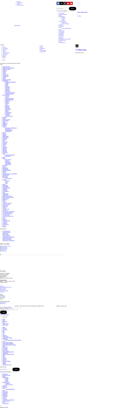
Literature (61, 24)
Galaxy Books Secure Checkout (9, 344)
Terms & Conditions (4, 290)
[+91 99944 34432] (77, 45)
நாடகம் (4, 217)
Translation (61, 33)
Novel (60, 27)
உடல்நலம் (4, 202)
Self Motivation (8, 112)
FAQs (4, 341)
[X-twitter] (61, 3)
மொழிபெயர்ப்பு (62, 42)
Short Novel (61, 30)
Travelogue (7, 115)
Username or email (4, 308)
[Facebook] (58, 3)
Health (4, 122)
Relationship (7, 156)
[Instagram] (64, 3)
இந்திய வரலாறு (6, 198)
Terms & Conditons (7, 361)
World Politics (8, 164)
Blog (4, 322)
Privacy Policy (3, 288)
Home (1, 294)
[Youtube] (71, 3)
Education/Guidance (7, 79)
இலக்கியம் (61, 34)
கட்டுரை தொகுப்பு (65, 23)
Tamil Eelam (7, 162)
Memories (7, 106)
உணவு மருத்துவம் (6, 204)
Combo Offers (6, 75)
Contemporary (6, 76)
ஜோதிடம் (4, 226)
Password (2, 309)
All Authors (5, 329)
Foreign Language (6, 119)
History (4, 126)
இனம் (4, 200)
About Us (2, 286)
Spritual (4, 179)
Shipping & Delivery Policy (6, 287)
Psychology (7, 107)
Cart (3, 333)
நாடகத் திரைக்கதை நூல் (8, 216)
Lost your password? (4, 314)
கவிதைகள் (5, 206)
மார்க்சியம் (5, 223)
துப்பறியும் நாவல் (62, 40)
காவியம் (61, 36)
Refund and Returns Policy (8, 351)
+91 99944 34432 (80, 50)
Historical (5, 125)
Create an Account (7, 307)
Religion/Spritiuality (7, 170)
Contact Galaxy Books (7, 337)
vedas (6, 183)
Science (6, 111)
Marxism (4, 149)
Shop (4, 320)
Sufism (4, 184)
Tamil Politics (8, 163)
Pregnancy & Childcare (10, 92)
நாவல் (60, 41)
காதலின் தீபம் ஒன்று (7, 364)
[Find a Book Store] (79, 8)
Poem (60, 29)
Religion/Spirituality (9, 93)
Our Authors (2, 296)
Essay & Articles (62, 21)
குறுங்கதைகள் (6, 209)
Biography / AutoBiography (8, 67)
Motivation (7, 90)
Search (72, 8)
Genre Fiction (5, 120)
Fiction (63, 19)
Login (3, 312)
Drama (60, 15)
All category (61, 13)
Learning (4, 144)
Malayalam (61, 26)
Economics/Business (9, 98)
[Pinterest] (68, 3)
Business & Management (10, 82)
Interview (7, 103)
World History (8, 131)
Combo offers (5, 336)
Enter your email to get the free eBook (13, 340)
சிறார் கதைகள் (8, 178)
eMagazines (5, 338)
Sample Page (5, 353)
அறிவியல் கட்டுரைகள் (7, 196)
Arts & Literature (6, 66)
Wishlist (4, 362)
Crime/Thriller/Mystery (66, 28)
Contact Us (2, 291)
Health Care (64, 22)
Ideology (7, 102)
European (5, 117)
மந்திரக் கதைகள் (6, 220)
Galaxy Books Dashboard (8, 343)
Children (63, 17)
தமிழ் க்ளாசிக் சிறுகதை (8, 212)
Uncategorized (6, 191)
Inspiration (7, 86)
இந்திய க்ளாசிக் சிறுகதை (8, 197)
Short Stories (61, 32)
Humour (4, 133)
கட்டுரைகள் (61, 35)
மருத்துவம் (5, 222)
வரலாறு (4, 225)
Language (7, 89)
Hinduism (5, 124)
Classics (4, 73)
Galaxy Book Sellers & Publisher (29, 306)
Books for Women (63, 14)
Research (7, 110)
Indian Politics (6, 137)
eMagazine (5, 321)
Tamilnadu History (9, 130)
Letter (6, 104)
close (7, 407)
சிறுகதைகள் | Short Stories (65, 39)
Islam (4, 140)
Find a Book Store (82, 12)
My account (5, 347)
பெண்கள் (5, 219)
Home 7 (4, 346)
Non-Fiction (7, 91)
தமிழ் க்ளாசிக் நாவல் (7, 213)
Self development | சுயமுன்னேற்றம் (10, 173)
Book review (5, 324)
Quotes (4, 166)
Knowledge (7, 87)
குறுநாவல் (61, 37)
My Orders (5, 349)
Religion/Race (8, 109)
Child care (5, 70)
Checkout (5, 335)
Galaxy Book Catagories (8, 342)
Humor (63, 20)
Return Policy (3, 289)
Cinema (4, 72)
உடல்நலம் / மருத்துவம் (7, 203)
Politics (4, 158)
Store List (5, 358)
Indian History (8, 129)
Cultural (4, 77)
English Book (62, 16)
